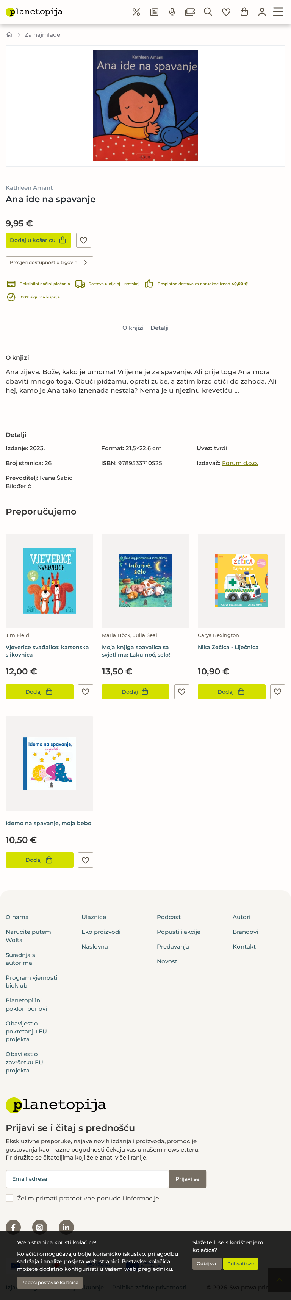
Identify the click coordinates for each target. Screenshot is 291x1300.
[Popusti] (136, 12)
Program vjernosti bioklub (31, 981)
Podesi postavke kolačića (49, 1282)
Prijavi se (187, 1178)
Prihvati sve (240, 1263)
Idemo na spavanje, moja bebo (48, 823)
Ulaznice (93, 917)
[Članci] (154, 12)
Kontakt (244, 946)
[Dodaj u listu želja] (83, 240)
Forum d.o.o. (240, 463)
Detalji (159, 327)
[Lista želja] (226, 12)
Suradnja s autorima (20, 958)
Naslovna (94, 946)
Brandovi (245, 931)
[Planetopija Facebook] (13, 1227)
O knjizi (133, 327)
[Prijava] (262, 12)
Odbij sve (207, 1263)
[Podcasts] (172, 12)
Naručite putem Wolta (28, 935)
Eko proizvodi (100, 931)
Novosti (168, 961)
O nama (17, 917)
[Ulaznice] (190, 12)
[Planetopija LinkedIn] (66, 1227)
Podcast (169, 917)
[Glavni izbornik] (278, 12)
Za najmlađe (42, 34)
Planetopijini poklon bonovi (26, 1004)
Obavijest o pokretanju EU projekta (26, 1031)
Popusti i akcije (178, 931)
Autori (241, 917)
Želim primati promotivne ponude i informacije (88, 1198)
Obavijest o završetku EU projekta (24, 1062)
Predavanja (173, 946)
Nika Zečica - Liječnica (228, 647)
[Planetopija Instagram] (39, 1227)
